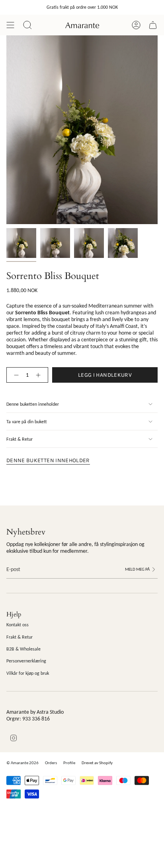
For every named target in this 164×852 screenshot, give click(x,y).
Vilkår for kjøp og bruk (27, 673)
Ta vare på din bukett (26, 421)
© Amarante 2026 (22, 762)
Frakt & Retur (19, 439)
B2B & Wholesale (23, 649)
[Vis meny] (10, 25)
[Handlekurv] (152, 25)
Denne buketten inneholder (32, 404)
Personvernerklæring (26, 661)
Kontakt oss (17, 624)
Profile (69, 762)
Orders (51, 762)
